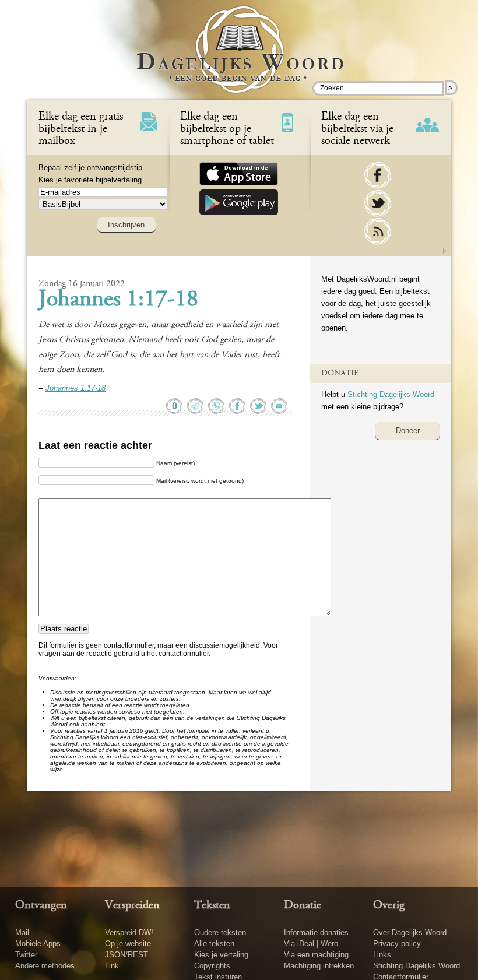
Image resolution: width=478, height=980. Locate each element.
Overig (389, 905)
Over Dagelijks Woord (410, 932)
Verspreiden (132, 905)
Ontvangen (41, 905)
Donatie (302, 905)
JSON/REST (126, 954)
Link (112, 965)
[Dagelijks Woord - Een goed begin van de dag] (239, 57)
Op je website (128, 943)
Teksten (212, 905)
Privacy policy (397, 943)
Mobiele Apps (38, 943)
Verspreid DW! (129, 932)
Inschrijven (126, 224)
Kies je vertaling (221, 954)
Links (382, 954)
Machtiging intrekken (319, 965)
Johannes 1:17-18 (118, 300)
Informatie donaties (316, 932)
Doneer (408, 430)
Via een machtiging (316, 954)
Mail (22, 932)
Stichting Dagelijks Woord (390, 394)
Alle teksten (214, 943)
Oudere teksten (220, 932)
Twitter (26, 954)
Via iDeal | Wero (311, 943)
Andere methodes (45, 965)
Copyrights (212, 965)
